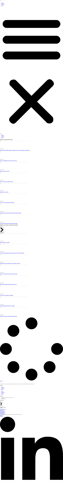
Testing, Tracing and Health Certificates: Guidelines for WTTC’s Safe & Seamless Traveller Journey (15, 150)
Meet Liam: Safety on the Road (4, 171)
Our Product (2, 392)
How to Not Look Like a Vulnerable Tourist (6, 181)
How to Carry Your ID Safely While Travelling (7, 202)
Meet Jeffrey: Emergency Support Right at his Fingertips (8, 316)
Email (0, 226)
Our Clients (2, 3)
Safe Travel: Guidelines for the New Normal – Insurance (8, 160)
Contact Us (2, 5)
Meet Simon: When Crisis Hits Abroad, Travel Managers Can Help (10, 263)
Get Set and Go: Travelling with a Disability (6, 295)
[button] (31, 70)
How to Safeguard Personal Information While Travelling (8, 223)
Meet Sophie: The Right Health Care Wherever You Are (8, 284)
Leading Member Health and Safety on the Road (7, 305)
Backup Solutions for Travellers (4, 242)
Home (2, 2)
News (2, 4)
